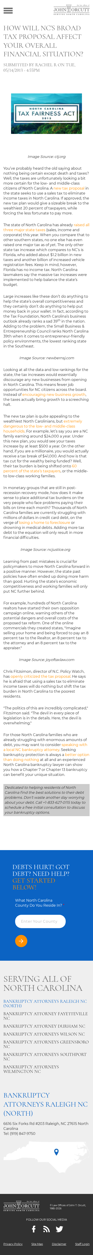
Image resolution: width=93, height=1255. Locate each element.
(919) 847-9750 (22, 1133)
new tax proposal (68, 188)
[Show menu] (8, 10)
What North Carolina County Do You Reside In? (39, 903)
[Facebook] (34, 1229)
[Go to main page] (71, 10)
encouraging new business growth (54, 394)
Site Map (37, 1244)
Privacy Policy (13, 1244)
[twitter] (59, 1229)
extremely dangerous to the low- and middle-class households (42, 426)
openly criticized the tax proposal (40, 676)
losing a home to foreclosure (44, 523)
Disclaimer (59, 1244)
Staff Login (82, 1244)
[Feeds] (46, 1229)
